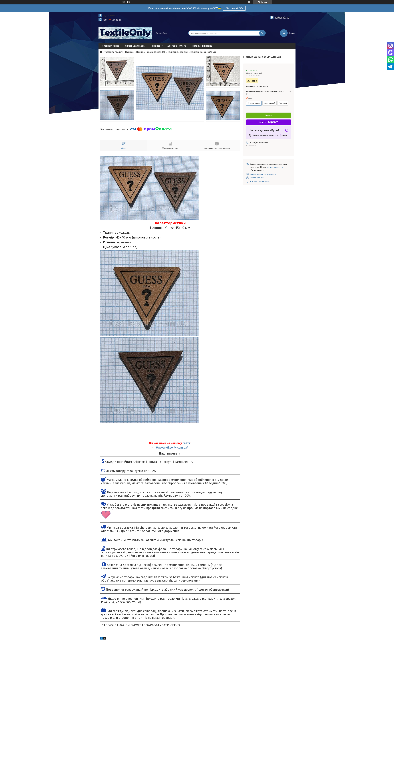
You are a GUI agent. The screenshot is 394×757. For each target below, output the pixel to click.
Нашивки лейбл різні (178, 52)
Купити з (263, 122)
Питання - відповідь (202, 46)
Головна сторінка (110, 46)
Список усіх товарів (135, 46)
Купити (268, 115)
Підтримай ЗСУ (234, 8)
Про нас (156, 46)
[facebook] (101, 639)
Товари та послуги (113, 52)
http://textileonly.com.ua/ (171, 447)
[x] (104, 639)
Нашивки (129, 52)
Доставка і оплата (176, 46)
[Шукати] (262, 33)
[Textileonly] (125, 32)
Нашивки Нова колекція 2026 (150, 52)
